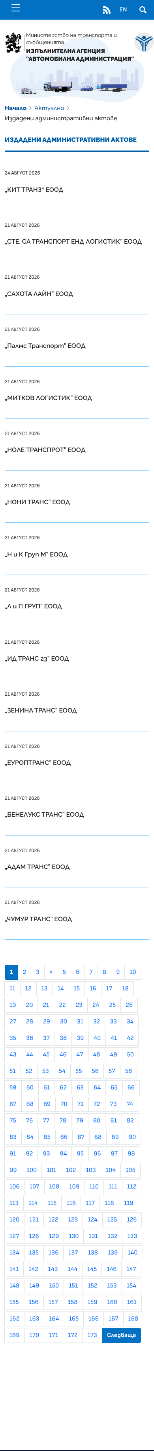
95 (80, 1154)
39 (80, 1038)
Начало (15, 108)
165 (74, 1319)
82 (130, 1121)
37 (46, 1038)
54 (62, 1071)
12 (28, 989)
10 (133, 972)
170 (34, 1335)
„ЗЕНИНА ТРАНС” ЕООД (41, 710)
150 (54, 1286)
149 (34, 1286)
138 (93, 1253)
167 (113, 1319)
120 (14, 1220)
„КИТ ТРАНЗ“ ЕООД (34, 189)
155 (14, 1302)
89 (115, 1137)
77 (46, 1121)
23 (79, 1005)
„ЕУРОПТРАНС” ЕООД (38, 762)
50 (130, 1055)
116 (71, 1203)
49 (113, 1055)
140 (132, 1253)
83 (13, 1137)
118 (109, 1203)
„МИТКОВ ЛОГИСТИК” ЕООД (48, 398)
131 (93, 1236)
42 (130, 1038)
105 (130, 1170)
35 (12, 1038)
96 (97, 1154)
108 (54, 1187)
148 (14, 1286)
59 (13, 1088)
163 (34, 1319)
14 (61, 989)
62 (63, 1088)
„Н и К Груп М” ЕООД (36, 554)
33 (113, 1022)
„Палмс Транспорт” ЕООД (45, 345)
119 (128, 1203)
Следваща (121, 1335)
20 (29, 1005)
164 (54, 1319)
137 (73, 1253)
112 (131, 1187)
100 (32, 1170)
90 (132, 1137)
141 (14, 1269)
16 (93, 989)
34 (130, 1022)
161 (132, 1302)
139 (113, 1253)
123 (73, 1220)
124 (93, 1220)
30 (63, 1022)
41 (114, 1038)
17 (109, 989)
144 (73, 1269)
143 (53, 1269)
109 (74, 1187)
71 (80, 1104)
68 (30, 1104)
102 (71, 1170)
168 (133, 1319)
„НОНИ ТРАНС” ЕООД (37, 502)
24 (95, 1005)
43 (12, 1055)
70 (64, 1104)
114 (33, 1203)
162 (14, 1319)
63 (80, 1088)
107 (34, 1187)
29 (46, 1022)
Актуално (49, 108)
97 (114, 1154)
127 (14, 1236)
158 (73, 1302)
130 (74, 1236)
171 (53, 1335)
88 (97, 1137)
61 (46, 1088)
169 (14, 1335)
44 (29, 1055)
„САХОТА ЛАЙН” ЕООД (39, 294)
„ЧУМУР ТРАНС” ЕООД (38, 919)
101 (51, 1170)
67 (13, 1104)
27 (12, 1022)
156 (34, 1302)
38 (63, 1038)
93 (46, 1154)
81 (113, 1121)
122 (53, 1220)
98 (131, 1154)
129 (54, 1236)
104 (111, 1170)
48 (96, 1055)
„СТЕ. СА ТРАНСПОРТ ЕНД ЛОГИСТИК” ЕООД (73, 241)
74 (130, 1104)
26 (129, 1005)
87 (81, 1137)
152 (92, 1286)
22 (62, 1005)
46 (63, 1055)
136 (53, 1253)
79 (79, 1121)
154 (131, 1286)
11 (12, 989)
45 (46, 1055)
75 (12, 1121)
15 (77, 989)
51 (12, 1071)
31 (80, 1022)
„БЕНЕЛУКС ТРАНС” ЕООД (44, 814)
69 (47, 1104)
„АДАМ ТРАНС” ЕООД (37, 867)
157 (53, 1302)
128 (34, 1236)
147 (131, 1269)
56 (95, 1071)
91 (12, 1154)
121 (33, 1220)
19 (12, 1005)
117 (90, 1203)
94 (63, 1154)
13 (44, 989)
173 (92, 1335)
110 (94, 1187)
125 (112, 1220)
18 (125, 989)
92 (29, 1154)
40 (97, 1038)
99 (13, 1170)
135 (34, 1253)
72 (97, 1104)
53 (45, 1071)
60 (30, 1088)
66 (131, 1088)
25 (112, 1005)
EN (123, 10)
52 (29, 1071)
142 (33, 1269)
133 (132, 1236)
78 (62, 1121)
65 (114, 1088)
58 (128, 1071)
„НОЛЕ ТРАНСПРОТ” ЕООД (45, 450)
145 (92, 1269)
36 (29, 1038)
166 (93, 1319)
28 (29, 1022)
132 (113, 1236)
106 (14, 1187)
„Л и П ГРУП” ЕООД (33, 606)
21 (46, 1005)
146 (111, 1269)
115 (52, 1203)
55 (78, 1071)
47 (80, 1055)
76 (29, 1121)
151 (73, 1286)
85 (47, 1137)
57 (112, 1071)
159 (93, 1302)
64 (97, 1088)
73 (113, 1104)
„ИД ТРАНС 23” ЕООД (37, 658)
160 (112, 1302)
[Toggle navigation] (16, 8)
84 (30, 1137)
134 (14, 1253)
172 (72, 1335)
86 (64, 1137)
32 (96, 1022)
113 (14, 1203)
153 (111, 1286)
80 (97, 1121)
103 (91, 1170)
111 (113, 1187)
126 (132, 1220)
